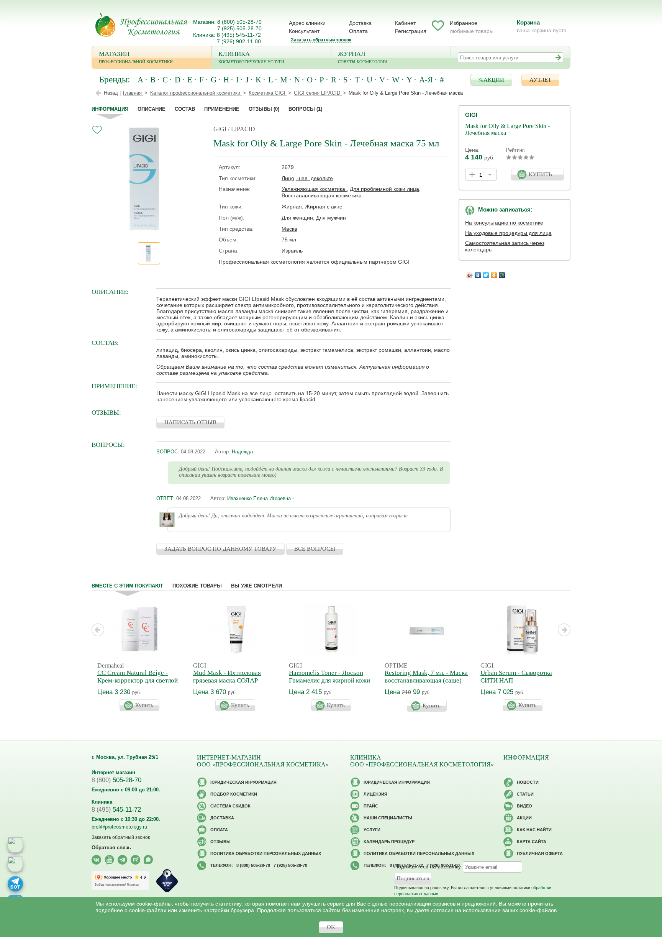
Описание (152, 109)
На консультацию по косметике (504, 223)
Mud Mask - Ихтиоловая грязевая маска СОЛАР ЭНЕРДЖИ (227, 680)
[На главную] (141, 25)
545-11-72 (116, 809)
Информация (110, 109)
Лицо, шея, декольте (307, 178)
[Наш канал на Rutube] (135, 860)
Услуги (372, 829)
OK (331, 927)
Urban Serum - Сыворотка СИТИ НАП (516, 676)
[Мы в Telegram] (122, 860)
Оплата (358, 31)
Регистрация (410, 31)
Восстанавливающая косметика (322, 195)
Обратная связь (111, 847)
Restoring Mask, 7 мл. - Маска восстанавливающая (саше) (426, 676)
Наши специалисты (388, 818)
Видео (524, 806)
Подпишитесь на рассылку (427, 866)
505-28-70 (116, 780)
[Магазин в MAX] (15, 864)
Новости (528, 782)
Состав (185, 109)
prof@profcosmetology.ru (119, 827)
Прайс (371, 806)
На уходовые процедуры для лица (508, 233)
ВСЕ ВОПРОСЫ (314, 549)
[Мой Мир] (502, 273)
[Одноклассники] (494, 273)
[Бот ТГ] (15, 883)
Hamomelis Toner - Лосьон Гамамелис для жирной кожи (329, 676)
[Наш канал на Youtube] (109, 860)
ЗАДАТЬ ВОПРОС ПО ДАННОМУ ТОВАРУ (220, 549)
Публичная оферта (540, 853)
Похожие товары (197, 586)
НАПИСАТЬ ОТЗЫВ (190, 422)
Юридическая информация (243, 782)
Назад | (112, 93)
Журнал (363, 57)
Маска (289, 229)
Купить (144, 705)
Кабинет (405, 23)
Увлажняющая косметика (314, 189)
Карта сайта (531, 841)
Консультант (304, 31)
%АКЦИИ (491, 80)
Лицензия (375, 794)
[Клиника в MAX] (15, 845)
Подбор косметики (233, 794)
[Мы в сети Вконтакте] (96, 860)
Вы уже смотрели (256, 586)
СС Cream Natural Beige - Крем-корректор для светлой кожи (137, 680)
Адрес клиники (307, 23)
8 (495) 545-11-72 (239, 35)
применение (221, 109)
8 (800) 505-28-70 (239, 22)
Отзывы (264, 109)
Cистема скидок (230, 806)
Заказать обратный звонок (321, 40)
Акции (524, 818)
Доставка (360, 23)
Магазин (136, 57)
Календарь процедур (389, 841)
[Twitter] (486, 273)
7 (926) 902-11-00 (239, 41)
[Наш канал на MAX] (148, 860)
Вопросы (305, 109)
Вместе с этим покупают (127, 586)
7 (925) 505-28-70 (239, 28)
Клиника (251, 57)
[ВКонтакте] (478, 273)
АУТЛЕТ (540, 80)
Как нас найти (534, 829)
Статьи (525, 794)
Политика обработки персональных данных (265, 853)
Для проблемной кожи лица (384, 189)
